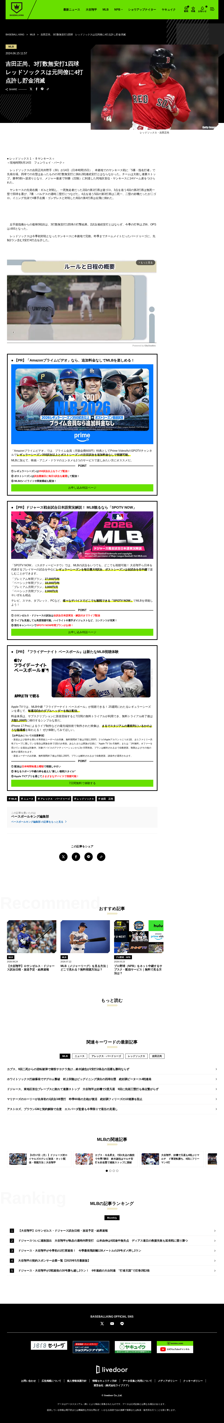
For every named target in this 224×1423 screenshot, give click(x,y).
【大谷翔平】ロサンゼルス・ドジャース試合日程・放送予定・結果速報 (63, 1230)
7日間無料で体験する (82, 783)
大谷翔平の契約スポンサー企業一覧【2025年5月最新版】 (54, 1260)
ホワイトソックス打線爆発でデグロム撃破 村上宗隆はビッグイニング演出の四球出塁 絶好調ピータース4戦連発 (79, 1079)
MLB (106, 9)
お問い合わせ (28, 1380)
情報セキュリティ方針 (104, 1380)
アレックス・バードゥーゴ (55, 798)
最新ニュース (71, 9)
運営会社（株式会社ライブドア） (112, 1385)
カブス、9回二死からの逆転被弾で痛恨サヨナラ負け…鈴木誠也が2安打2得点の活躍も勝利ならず (68, 1069)
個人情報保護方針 (77, 1380)
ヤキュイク (169, 9)
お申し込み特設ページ (82, 487)
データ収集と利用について (137, 1380)
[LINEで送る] (42, 89)
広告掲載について (51, 1380)
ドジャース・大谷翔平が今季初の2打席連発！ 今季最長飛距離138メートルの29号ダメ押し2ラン (79, 1250)
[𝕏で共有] (31, 89)
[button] (107, 1171)
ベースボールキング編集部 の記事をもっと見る (37, 821)
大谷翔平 (91, 9)
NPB (117, 9)
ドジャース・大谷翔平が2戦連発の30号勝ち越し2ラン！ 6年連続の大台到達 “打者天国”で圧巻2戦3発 (84, 1270)
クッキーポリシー (193, 1380)
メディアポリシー (167, 1380)
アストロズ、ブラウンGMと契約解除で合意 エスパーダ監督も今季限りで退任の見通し (62, 1109)
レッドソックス (85, 798)
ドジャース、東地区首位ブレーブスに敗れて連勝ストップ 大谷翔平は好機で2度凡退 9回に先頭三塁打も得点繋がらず (83, 1089)
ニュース (28, 798)
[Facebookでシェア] (36, 89)
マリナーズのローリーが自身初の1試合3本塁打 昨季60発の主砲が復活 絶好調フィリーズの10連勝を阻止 (74, 1099)
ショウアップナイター (142, 9)
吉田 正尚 (106, 798)
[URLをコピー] (47, 89)
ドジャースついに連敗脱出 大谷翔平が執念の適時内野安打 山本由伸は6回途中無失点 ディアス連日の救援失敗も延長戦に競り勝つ (103, 1240)
